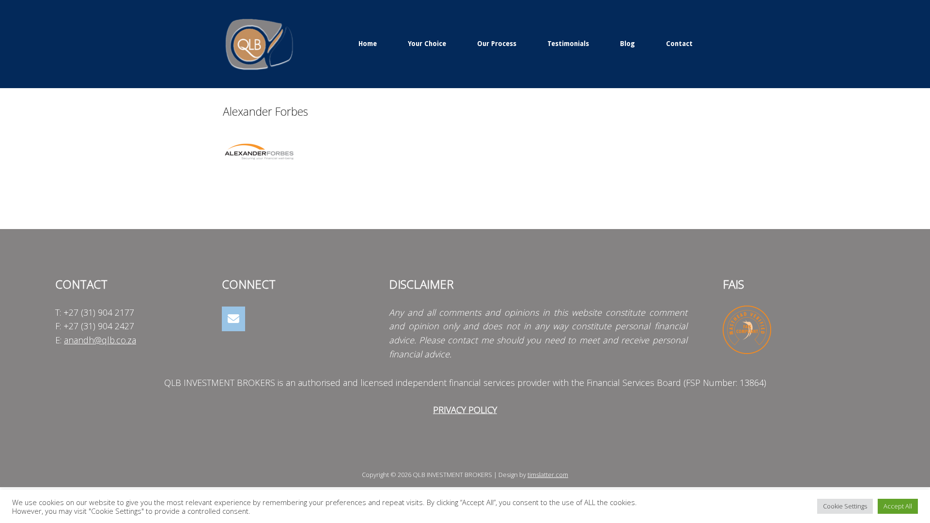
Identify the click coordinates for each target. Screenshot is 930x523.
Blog (627, 43)
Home (367, 43)
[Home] (259, 42)
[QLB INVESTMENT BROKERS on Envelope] (233, 319)
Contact (679, 43)
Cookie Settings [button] (845, 506)
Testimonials (568, 43)
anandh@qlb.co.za (100, 340)
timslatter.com (547, 474)
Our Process (496, 43)
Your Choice (427, 43)
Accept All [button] (898, 506)
